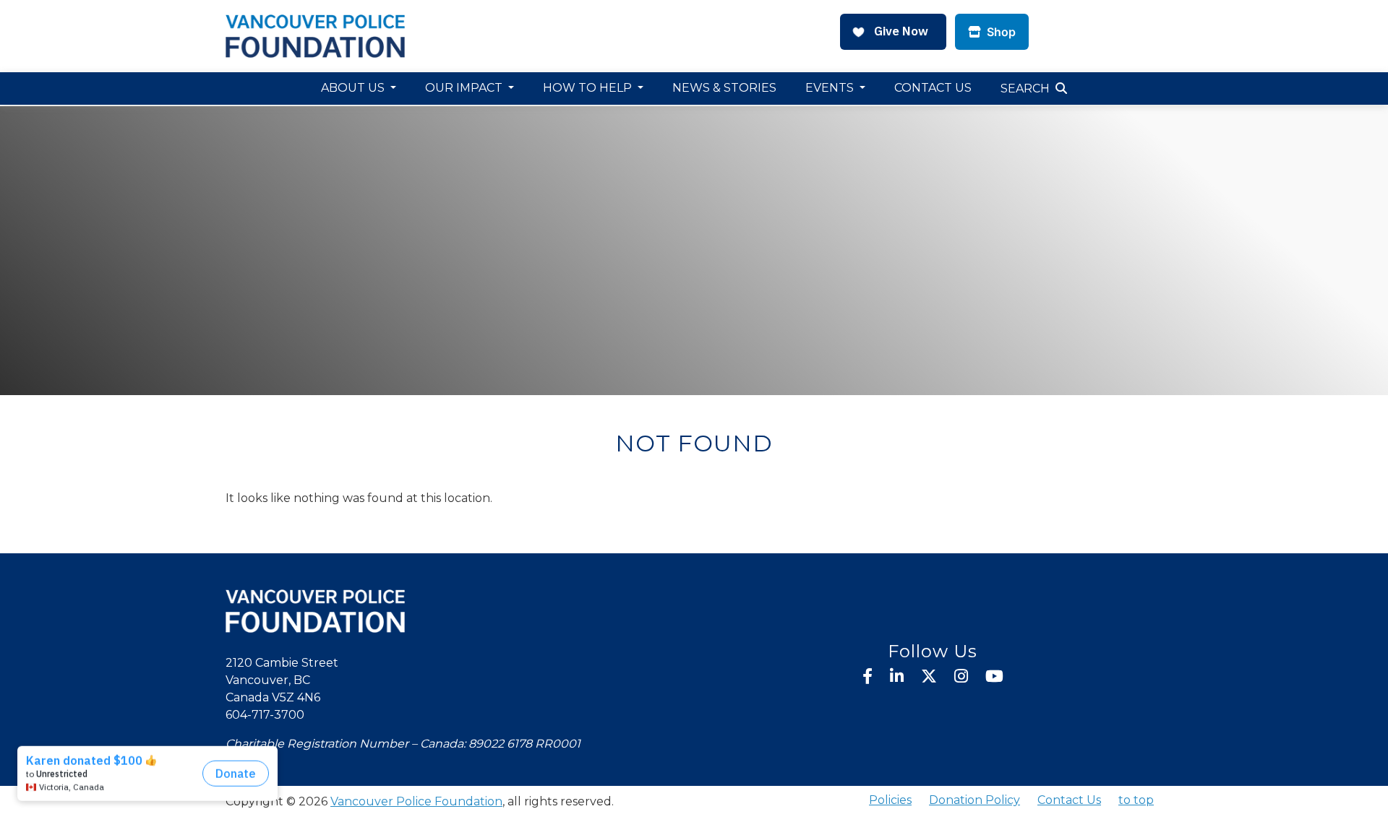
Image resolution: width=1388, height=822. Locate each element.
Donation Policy (974, 800)
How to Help (589, 88)
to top (1136, 800)
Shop (1000, 32)
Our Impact (465, 88)
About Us (354, 88)
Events (831, 88)
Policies (890, 800)
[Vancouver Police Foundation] (315, 35)
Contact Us (933, 88)
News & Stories (724, 88)
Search (1025, 88)
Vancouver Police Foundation (416, 801)
